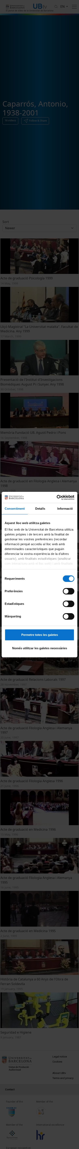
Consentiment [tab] (15, 508)
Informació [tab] (65, 508)
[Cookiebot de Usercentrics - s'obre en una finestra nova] (56, 497)
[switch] (68, 591)
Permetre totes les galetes (39, 634)
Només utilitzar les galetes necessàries (39, 648)
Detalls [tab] (40, 508)
